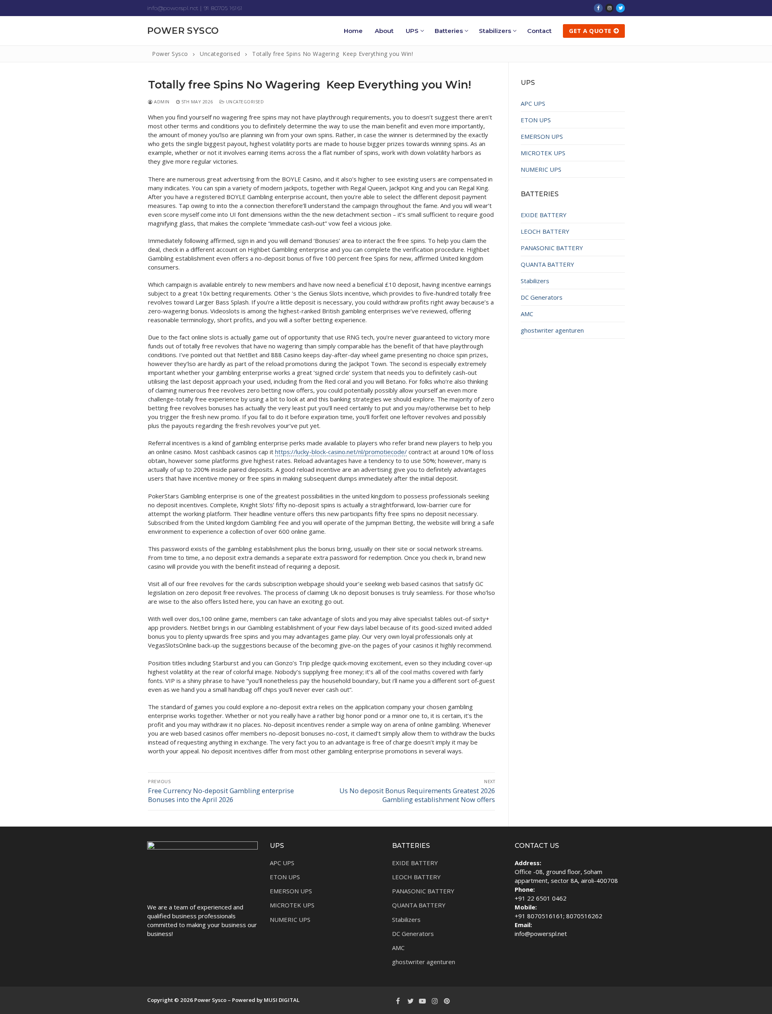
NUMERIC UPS (541, 169)
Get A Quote (590, 31)
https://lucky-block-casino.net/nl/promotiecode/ (341, 452)
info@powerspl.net (173, 8)
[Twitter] (620, 8)
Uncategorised (244, 102)
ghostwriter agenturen (552, 330)
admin (161, 102)
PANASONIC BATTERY (552, 248)
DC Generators (542, 297)
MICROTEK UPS (543, 153)
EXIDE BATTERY (544, 215)
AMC (527, 314)
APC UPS (533, 103)
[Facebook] (598, 8)
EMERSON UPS (542, 136)
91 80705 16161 (223, 8)
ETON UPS (536, 120)
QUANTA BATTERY (547, 264)
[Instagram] (609, 8)
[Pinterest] (447, 1001)
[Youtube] (423, 1001)
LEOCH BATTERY (545, 231)
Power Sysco (183, 30)
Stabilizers (535, 281)
